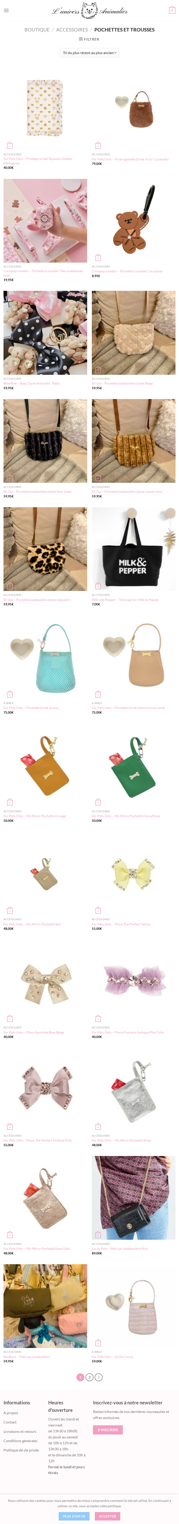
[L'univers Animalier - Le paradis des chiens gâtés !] (89, 10)
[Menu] (6, 10)
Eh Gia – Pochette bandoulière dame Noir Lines (37, 491)
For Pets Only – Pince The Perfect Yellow (121, 924)
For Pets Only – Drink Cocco (112, 1357)
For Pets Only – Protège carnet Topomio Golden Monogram (37, 161)
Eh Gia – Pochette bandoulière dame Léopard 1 (37, 600)
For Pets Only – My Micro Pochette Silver (121, 1140)
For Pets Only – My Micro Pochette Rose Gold (36, 1248)
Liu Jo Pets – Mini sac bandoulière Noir (120, 1248)
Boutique (37, 29)
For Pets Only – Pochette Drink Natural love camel (128, 708)
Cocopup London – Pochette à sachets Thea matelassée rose (43, 273)
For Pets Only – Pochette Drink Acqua (31, 708)
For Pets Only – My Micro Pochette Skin (32, 924)
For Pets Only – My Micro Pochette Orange (34, 816)
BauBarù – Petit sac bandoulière (26, 1357)
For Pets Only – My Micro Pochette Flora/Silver (126, 816)
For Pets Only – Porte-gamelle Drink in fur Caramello (130, 159)
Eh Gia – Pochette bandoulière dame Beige (122, 383)
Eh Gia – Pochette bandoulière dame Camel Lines (127, 491)
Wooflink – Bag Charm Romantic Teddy (31, 383)
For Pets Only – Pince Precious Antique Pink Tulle (128, 1032)
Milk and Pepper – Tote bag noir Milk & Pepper (125, 600)
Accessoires (72, 29)
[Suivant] (99, 1377)
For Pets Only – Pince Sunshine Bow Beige (33, 1032)
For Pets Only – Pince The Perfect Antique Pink (37, 1140)
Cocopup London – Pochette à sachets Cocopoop (127, 271)
